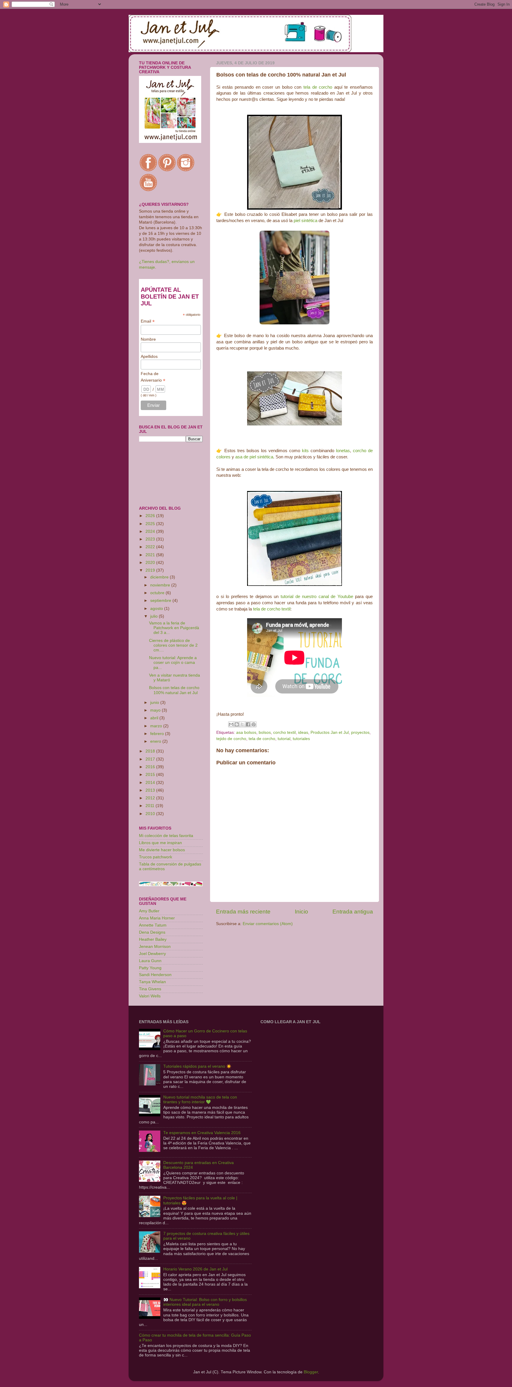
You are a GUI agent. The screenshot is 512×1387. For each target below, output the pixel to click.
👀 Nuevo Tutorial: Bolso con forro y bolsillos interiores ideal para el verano (205, 1302)
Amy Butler (149, 911)
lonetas (343, 450)
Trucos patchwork (155, 857)
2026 (150, 516)
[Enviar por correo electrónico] (231, 724)
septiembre (161, 600)
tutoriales (301, 738)
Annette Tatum (153, 925)
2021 (150, 555)
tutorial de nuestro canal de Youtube (317, 596)
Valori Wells (150, 996)
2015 (150, 774)
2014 (150, 782)
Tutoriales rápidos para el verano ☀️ (197, 1066)
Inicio (301, 911)
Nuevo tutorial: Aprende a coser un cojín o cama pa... (173, 662)
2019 (150, 570)
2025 (150, 524)
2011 (150, 805)
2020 (150, 562)
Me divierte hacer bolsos (162, 850)
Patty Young (150, 968)
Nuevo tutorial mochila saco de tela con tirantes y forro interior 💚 (200, 1099)
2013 (150, 790)
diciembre (160, 577)
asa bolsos (246, 732)
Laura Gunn (150, 961)
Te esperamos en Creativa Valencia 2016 (202, 1133)
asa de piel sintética (254, 457)
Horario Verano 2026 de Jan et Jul (195, 1269)
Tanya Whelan (152, 982)
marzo (156, 726)
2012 (150, 798)
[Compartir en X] (242, 724)
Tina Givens (150, 989)
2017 (150, 759)
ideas (303, 732)
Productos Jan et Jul (330, 732)
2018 (150, 751)
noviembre (160, 585)
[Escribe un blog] (237, 724)
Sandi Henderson (155, 975)
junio (155, 702)
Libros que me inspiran (160, 843)
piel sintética (305, 220)
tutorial (284, 738)
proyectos (360, 732)
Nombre (148, 339)
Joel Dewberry (152, 953)
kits (305, 450)
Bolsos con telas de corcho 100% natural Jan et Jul (174, 690)
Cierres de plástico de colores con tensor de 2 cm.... (173, 645)
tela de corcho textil (271, 609)
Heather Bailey (153, 939)
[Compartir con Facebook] (248, 724)
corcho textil (284, 732)
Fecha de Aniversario (153, 377)
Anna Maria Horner (157, 918)
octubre (158, 593)
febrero (157, 733)
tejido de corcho (231, 738)
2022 (150, 547)
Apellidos (149, 356)
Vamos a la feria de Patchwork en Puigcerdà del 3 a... (174, 628)
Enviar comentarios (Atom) (268, 924)
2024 (150, 531)
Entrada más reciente (243, 911)
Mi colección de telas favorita (166, 835)
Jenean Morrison (155, 946)
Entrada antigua (352, 911)
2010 (150, 814)
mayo (156, 710)
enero (156, 741)
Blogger (311, 1372)
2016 (150, 767)
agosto (157, 608)
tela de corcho (317, 87)
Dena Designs (152, 932)
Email (148, 321)
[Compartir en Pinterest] (254, 724)
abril (154, 718)
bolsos (265, 732)
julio (154, 616)
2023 (150, 539)
